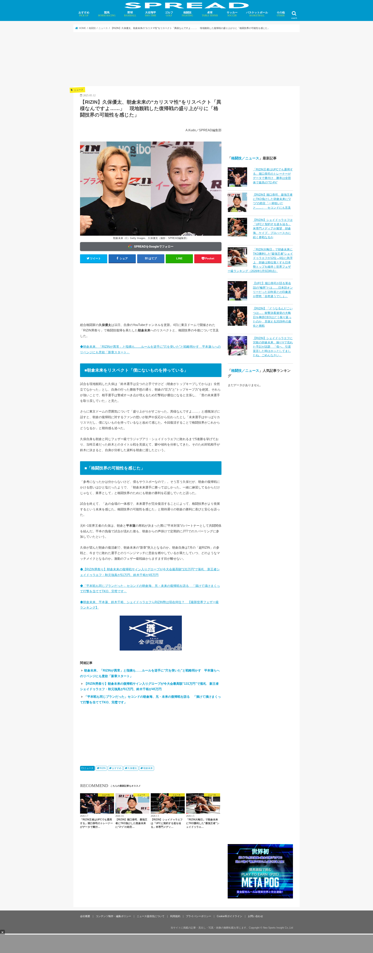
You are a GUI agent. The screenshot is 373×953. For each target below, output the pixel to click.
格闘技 (187, 14)
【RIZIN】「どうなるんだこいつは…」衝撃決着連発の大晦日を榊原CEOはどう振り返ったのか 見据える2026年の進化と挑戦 (273, 317)
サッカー (232, 14)
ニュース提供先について (151, 867)
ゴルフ (169, 14)
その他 (281, 14)
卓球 (210, 14)
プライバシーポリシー (198, 867)
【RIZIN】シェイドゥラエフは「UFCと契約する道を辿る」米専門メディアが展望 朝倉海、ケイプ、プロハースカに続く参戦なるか (273, 228)
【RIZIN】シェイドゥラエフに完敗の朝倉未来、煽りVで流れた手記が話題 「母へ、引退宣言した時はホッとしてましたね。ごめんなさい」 (273, 347)
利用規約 (175, 867)
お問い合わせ (255, 867)
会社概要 (85, 867)
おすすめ (83, 14)
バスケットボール (257, 14)
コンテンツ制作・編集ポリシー (113, 867)
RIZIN (103, 768)
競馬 (107, 14)
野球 (130, 14)
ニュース (88, 768)
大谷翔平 (150, 14)
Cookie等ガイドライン (229, 867)
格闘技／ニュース (245, 158)
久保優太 (132, 768)
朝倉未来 (148, 768)
